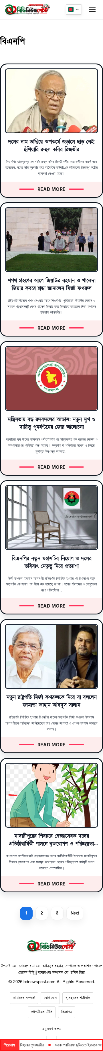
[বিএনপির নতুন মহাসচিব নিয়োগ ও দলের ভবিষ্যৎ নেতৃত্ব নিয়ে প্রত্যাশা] (51, 517)
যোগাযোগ (50, 998)
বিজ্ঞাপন (66, 1012)
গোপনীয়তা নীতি (41, 1012)
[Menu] (92, 9)
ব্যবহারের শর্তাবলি (78, 998)
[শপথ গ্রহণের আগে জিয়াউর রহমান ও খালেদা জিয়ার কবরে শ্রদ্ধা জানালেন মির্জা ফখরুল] (51, 239)
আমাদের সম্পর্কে (24, 998)
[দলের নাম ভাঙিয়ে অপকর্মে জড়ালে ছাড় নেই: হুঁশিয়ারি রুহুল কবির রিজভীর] (51, 100)
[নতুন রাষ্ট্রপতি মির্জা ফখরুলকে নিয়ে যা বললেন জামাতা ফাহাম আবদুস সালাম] (51, 656)
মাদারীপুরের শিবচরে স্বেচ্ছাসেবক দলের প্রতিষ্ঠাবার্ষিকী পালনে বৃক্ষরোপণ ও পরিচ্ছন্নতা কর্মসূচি (51, 844)
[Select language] (74, 9)
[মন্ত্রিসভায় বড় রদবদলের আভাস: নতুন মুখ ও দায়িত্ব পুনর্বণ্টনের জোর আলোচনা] (51, 378)
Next (75, 913)
